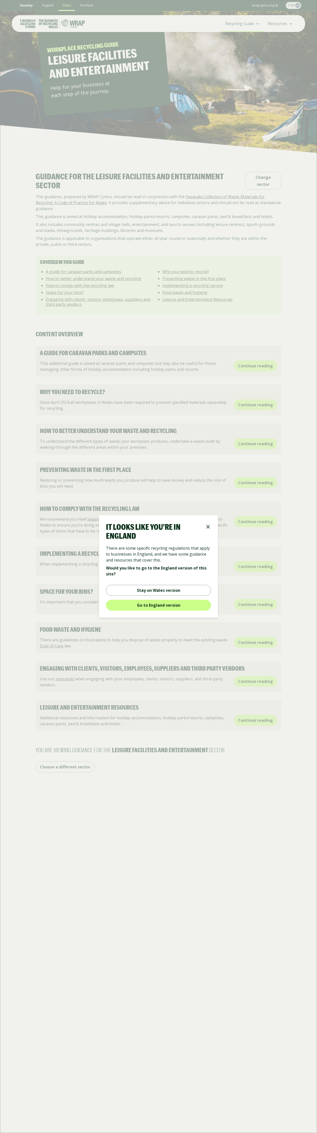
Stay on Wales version (158, 590)
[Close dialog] (208, 527)
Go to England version (158, 605)
